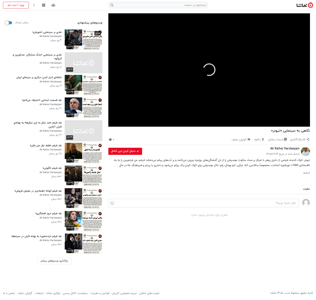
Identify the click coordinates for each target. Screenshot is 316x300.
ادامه (306, 173)
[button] (209, 69)
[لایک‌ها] (117, 139)
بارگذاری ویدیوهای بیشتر (54, 261)
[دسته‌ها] (43, 5)
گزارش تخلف (24, 293)
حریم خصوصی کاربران (124, 293)
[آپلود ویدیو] (53, 5)
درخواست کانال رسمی (75, 293)
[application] (209, 70)
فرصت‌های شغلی (149, 293)
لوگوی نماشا (53, 293)
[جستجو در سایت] (112, 5)
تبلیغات (39, 293)
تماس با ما (9, 293)
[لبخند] (112, 203)
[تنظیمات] (34, 5)
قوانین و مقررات (99, 293)
